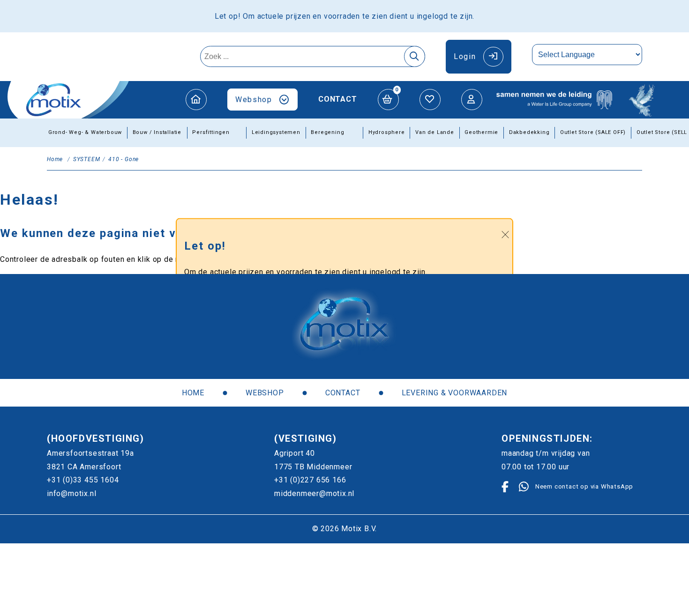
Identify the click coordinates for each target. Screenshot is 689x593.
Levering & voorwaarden (455, 392)
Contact (337, 99)
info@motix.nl (71, 493)
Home (193, 392)
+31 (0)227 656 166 (310, 479)
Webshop (253, 99)
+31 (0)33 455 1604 (83, 479)
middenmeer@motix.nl (314, 493)
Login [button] (465, 56)
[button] (196, 99)
